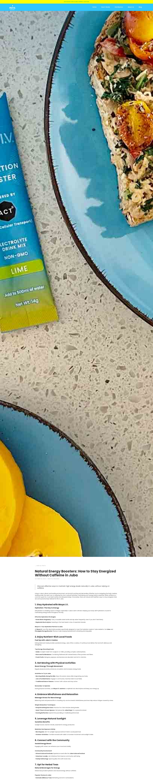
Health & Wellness (53, 578)
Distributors (119, 7)
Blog (140, 7)
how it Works (105, 7)
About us (131, 7)
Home (94, 7)
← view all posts (40, 565)
